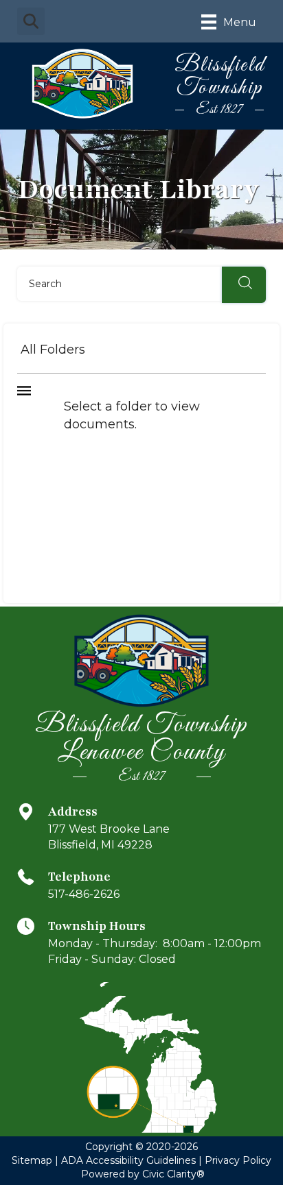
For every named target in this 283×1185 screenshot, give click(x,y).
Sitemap (32, 1160)
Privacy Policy (238, 1160)
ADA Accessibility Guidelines (128, 1160)
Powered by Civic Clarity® (143, 1174)
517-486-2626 (84, 894)
